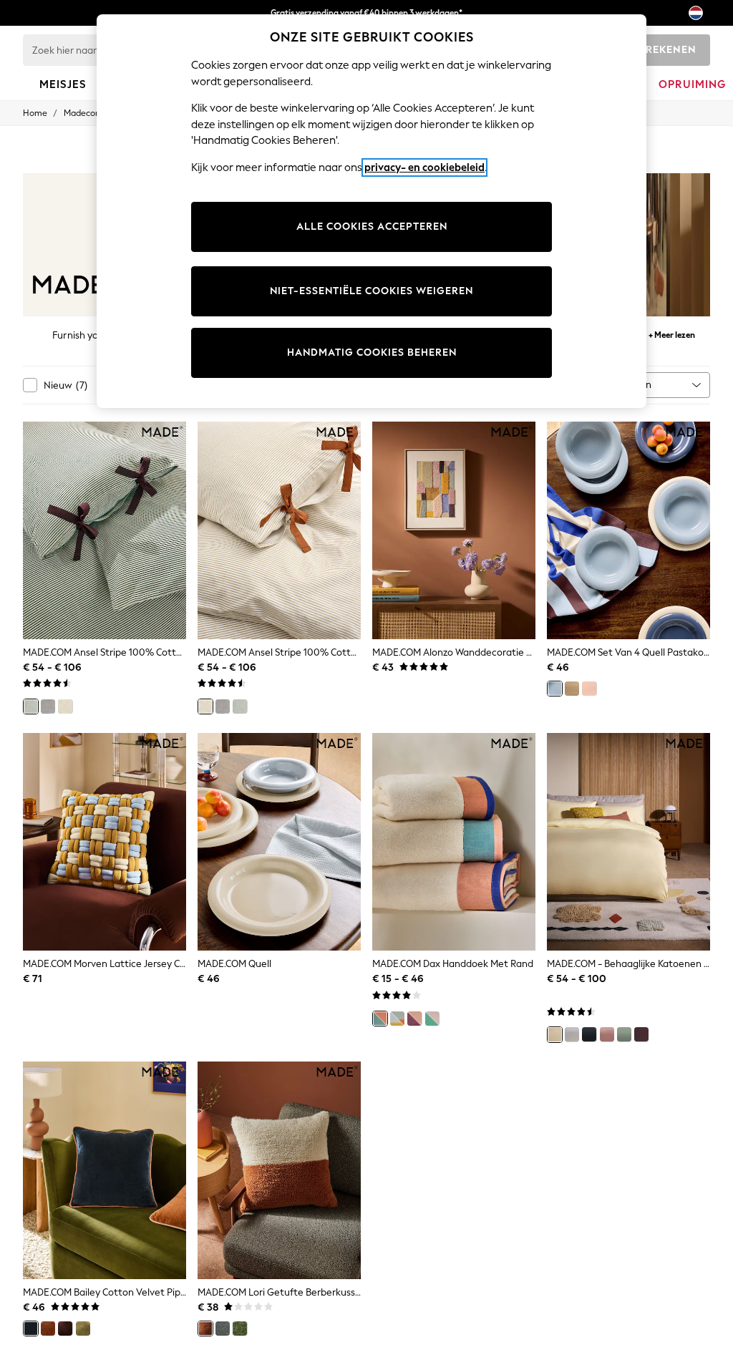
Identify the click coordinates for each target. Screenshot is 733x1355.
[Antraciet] (589, 1034)
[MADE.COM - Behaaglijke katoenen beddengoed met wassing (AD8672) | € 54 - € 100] (628, 842)
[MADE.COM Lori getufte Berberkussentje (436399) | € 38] (279, 1170)
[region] (371, 211)
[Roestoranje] (48, 1328)
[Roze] (589, 688)
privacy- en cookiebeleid (424, 167)
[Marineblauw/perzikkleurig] (380, 1018)
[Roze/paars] (414, 1018)
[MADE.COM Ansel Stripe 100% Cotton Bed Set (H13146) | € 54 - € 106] (279, 530)
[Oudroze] (607, 1034)
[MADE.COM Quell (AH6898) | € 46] (279, 842)
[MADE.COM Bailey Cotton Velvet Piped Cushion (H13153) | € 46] (104, 1170)
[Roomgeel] (555, 1034)
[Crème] (572, 688)
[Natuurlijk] (65, 706)
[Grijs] (48, 706)
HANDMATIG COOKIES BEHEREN (372, 352)
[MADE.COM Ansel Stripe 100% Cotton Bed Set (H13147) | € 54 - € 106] (104, 530)
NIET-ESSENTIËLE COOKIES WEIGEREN (371, 291)
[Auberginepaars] (641, 1034)
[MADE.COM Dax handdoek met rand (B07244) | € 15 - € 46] (453, 842)
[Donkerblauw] (31, 1328)
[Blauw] (555, 688)
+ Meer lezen (672, 333)
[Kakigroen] (83, 1328)
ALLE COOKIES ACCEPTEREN (371, 226)
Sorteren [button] (631, 385)
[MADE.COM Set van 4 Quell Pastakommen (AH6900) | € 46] (628, 530)
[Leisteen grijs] (222, 1328)
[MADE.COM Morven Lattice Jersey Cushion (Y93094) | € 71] (104, 842)
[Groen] (31, 706)
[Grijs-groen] (624, 1034)
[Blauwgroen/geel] (397, 1018)
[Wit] (572, 1034)
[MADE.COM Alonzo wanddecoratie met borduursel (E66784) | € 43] (453, 530)
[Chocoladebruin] (65, 1328)
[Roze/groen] (432, 1018)
